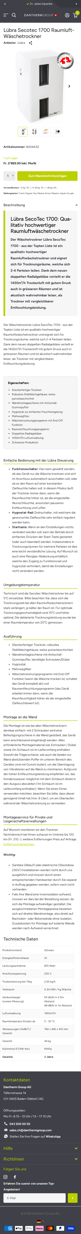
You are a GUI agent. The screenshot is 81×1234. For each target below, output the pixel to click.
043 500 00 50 (20, 1124)
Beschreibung (14, 205)
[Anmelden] (67, 15)
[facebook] (15, 1177)
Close (40, 1148)
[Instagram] (5, 1177)
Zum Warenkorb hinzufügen (47, 176)
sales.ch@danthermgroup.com (31, 1130)
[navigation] (5, 4)
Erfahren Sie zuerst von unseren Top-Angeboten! (29, 1186)
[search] (14, 15)
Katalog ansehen (5, 15)
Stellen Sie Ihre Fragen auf (35, 1136)
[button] (14, 172)
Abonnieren (73, 1198)
